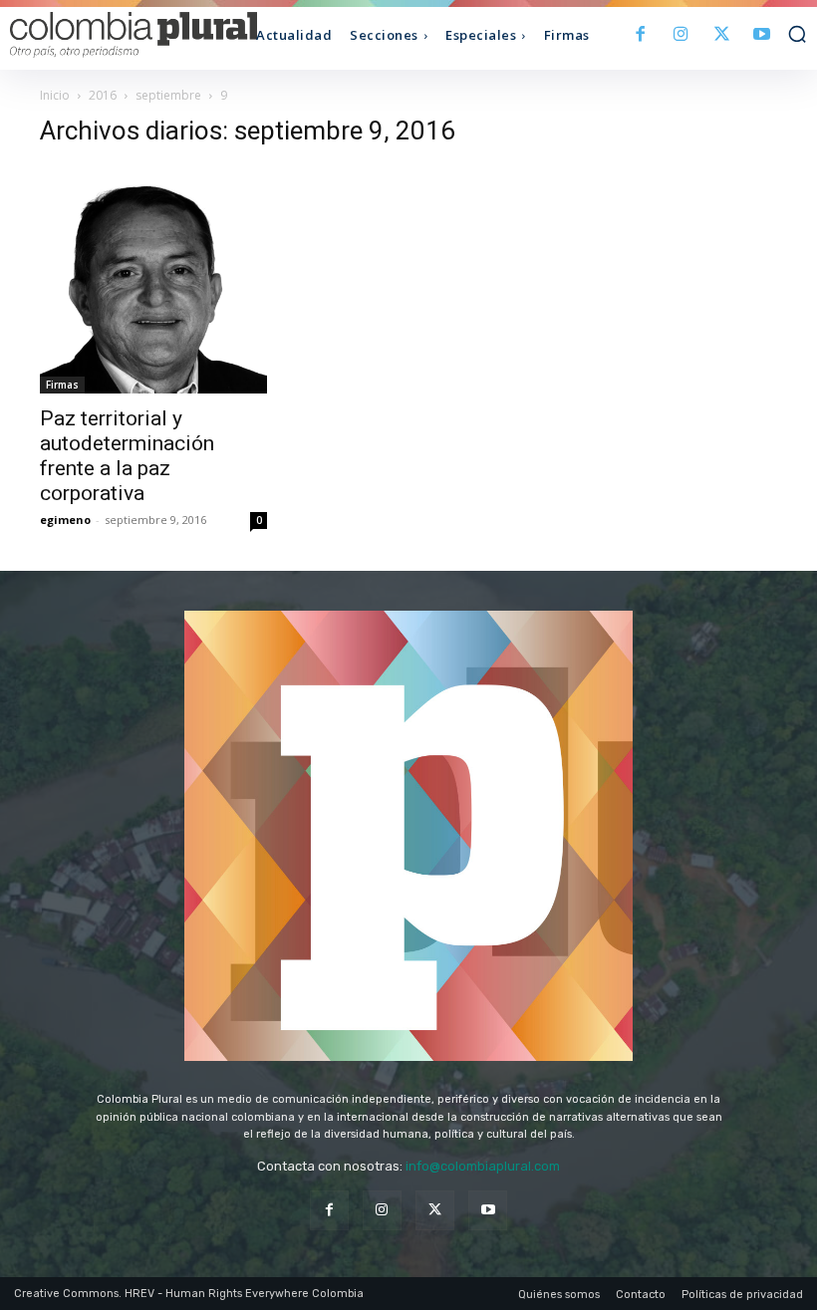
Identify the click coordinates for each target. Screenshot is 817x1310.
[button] (797, 34)
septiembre (168, 95)
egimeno (65, 519)
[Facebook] (641, 35)
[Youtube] (761, 35)
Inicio (55, 95)
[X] (721, 35)
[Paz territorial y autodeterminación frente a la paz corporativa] (153, 279)
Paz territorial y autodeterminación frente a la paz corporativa (127, 455)
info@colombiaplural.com (483, 1166)
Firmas (62, 385)
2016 (103, 95)
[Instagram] (681, 35)
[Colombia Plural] (109, 35)
